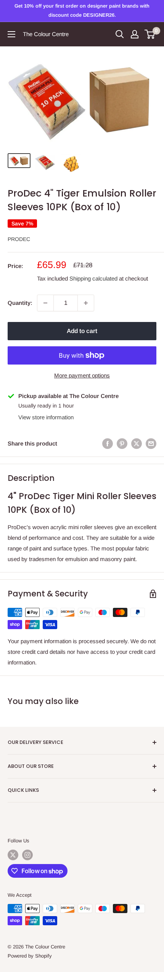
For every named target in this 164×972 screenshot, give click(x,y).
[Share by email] (151, 443)
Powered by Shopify (30, 956)
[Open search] (120, 34)
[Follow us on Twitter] (13, 855)
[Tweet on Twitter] (136, 443)
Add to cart (82, 331)
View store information (46, 417)
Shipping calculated (93, 278)
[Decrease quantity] (45, 303)
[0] (150, 34)
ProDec (19, 239)
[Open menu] (11, 34)
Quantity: (20, 303)
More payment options (82, 375)
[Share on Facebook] (107, 443)
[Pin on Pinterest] (122, 443)
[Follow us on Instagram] (27, 855)
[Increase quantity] (86, 303)
